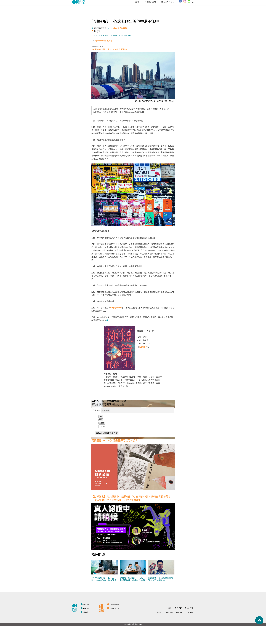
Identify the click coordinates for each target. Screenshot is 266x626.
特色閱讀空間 (150, 1)
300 (100, 417)
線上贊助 (169, 612)
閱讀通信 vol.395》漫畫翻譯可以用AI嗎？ (114, 440)
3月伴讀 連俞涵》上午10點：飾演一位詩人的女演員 (103, 579)
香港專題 (127, 35)
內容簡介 (143, 346)
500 (100, 420)
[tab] (96, 410)
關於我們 (86, 604)
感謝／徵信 (179, 612)
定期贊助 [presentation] (96, 410)
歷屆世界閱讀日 (167, 1)
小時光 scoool (116, 307)
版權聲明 (86, 608)
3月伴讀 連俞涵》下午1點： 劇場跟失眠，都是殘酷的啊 (132, 579)
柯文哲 (121, 35)
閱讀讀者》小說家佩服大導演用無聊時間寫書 (160, 579)
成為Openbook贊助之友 (107, 433)
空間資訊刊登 (114, 608)
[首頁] (78, 2)
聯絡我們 (86, 612)
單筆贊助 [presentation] (105, 410)
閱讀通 (102, 608)
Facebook (180, 1)
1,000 (101, 423)
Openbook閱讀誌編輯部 (118, 28)
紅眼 (102, 35)
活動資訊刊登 (114, 604)
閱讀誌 (75, 608)
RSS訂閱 (190, 608)
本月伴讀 (97, 35)
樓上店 (115, 35)
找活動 (136, 1)
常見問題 (189, 612)
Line (189, 1)
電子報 (179, 608)
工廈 (110, 35)
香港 (106, 35)
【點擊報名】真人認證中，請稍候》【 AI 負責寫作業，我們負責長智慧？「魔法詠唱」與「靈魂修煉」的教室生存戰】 (131, 498)
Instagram (184, 1)
